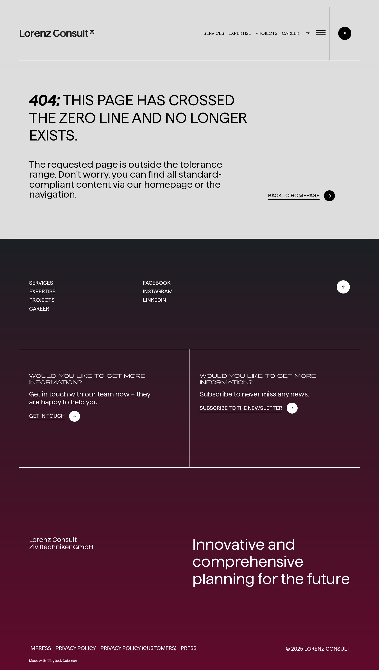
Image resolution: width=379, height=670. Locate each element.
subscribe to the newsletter (241, 408)
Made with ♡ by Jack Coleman (53, 661)
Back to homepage (294, 195)
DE (344, 33)
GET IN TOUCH (47, 416)
